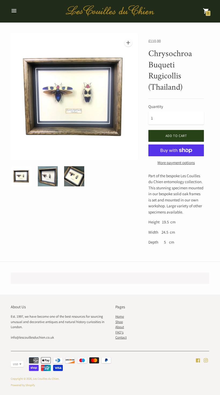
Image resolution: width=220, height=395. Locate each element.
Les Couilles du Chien (46, 378)
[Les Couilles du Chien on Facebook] (198, 360)
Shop (119, 322)
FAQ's (119, 332)
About (119, 327)
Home (119, 316)
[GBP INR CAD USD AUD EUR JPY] (14, 364)
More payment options (176, 162)
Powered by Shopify (23, 385)
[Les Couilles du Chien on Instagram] (206, 360)
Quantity (155, 106)
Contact (121, 337)
